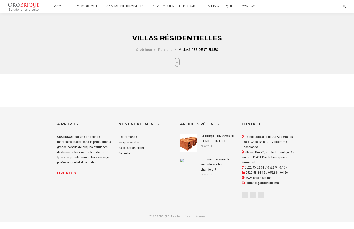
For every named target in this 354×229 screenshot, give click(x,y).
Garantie (124, 153)
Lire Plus (66, 173)
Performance (128, 137)
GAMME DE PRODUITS (125, 6)
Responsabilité (129, 142)
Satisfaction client (131, 148)
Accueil (61, 6)
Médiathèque (220, 6)
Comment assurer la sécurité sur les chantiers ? (215, 164)
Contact (249, 6)
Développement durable (176, 6)
